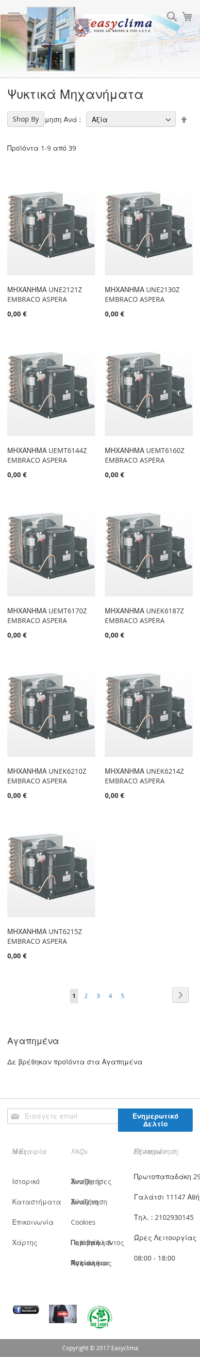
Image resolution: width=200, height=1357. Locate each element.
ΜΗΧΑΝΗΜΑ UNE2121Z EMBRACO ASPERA (44, 294)
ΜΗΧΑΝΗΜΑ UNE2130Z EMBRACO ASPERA (142, 294)
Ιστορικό (26, 1181)
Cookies (83, 1222)
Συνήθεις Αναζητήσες (91, 1181)
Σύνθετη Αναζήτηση (89, 1201)
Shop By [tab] (26, 119)
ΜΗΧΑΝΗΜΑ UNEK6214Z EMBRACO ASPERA (144, 775)
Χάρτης (24, 1242)
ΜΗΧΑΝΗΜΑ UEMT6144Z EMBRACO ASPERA (47, 455)
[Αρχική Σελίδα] (51, 39)
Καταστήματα (36, 1201)
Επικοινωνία (33, 1222)
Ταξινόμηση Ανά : (51, 119)
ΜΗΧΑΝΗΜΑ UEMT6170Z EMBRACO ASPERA (47, 615)
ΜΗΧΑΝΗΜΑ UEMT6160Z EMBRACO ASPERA (144, 455)
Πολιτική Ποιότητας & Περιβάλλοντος (97, 1242)
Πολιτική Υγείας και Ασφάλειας (91, 1262)
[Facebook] (25, 1309)
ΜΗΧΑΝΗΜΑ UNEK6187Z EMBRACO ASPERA (144, 615)
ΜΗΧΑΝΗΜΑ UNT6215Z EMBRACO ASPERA (44, 936)
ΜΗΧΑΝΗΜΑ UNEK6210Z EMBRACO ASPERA (46, 775)
